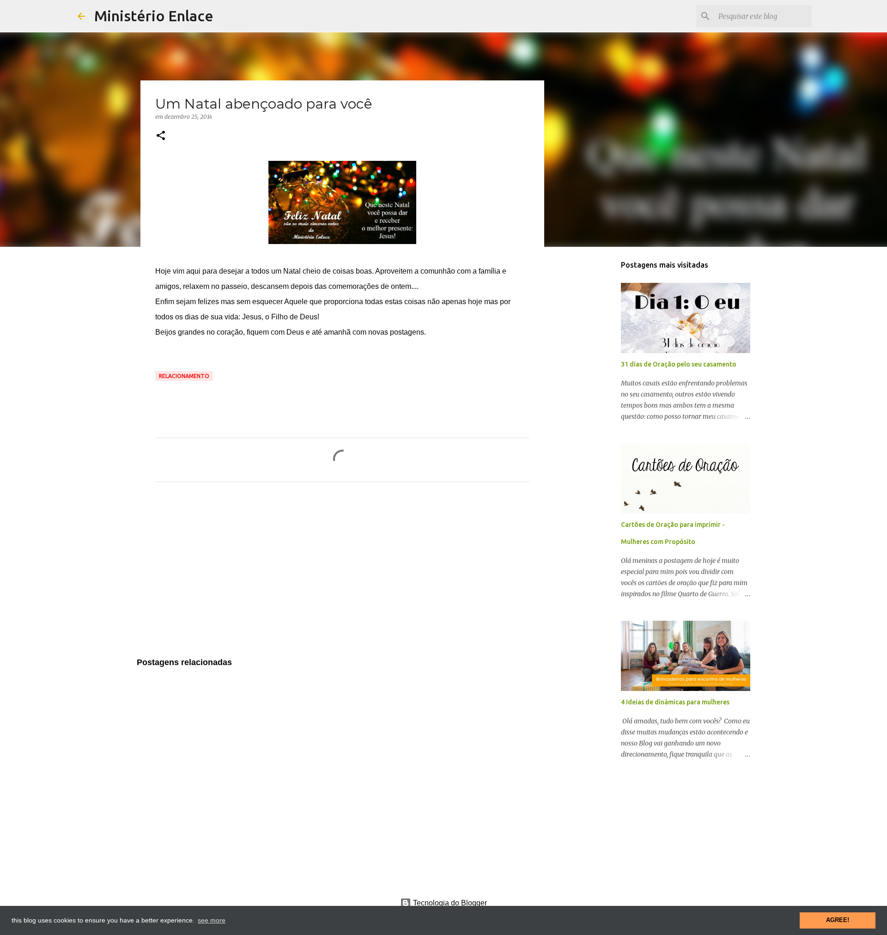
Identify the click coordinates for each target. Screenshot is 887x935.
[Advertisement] (342, 575)
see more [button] (211, 920)
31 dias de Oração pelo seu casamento (678, 364)
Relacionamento (184, 376)
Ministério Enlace (153, 15)
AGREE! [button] (837, 920)
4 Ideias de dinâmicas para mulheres (675, 702)
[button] (160, 136)
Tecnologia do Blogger (449, 903)
